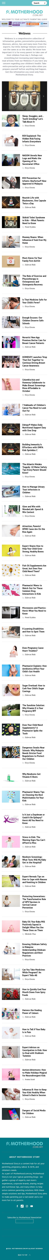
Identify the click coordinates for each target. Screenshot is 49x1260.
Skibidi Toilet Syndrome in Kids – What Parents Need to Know (33, 220)
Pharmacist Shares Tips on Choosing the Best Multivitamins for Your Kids (33, 796)
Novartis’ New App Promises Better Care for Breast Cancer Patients (34, 340)
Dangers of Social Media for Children (33, 1112)
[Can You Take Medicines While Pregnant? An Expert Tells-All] (11, 974)
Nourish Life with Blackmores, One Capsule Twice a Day (34, 200)
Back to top (22, 1255)
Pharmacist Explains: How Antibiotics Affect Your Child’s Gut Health (34, 668)
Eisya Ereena (30, 125)
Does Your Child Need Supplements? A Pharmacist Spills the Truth (32, 729)
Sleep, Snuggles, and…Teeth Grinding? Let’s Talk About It (33, 119)
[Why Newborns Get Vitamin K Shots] (11, 778)
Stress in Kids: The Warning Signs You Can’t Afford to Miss (33, 840)
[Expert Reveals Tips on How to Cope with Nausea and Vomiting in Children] (11, 881)
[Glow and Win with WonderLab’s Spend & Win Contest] (11, 511)
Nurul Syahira (30, 227)
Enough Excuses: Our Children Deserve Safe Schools (33, 320)
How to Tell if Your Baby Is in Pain (33, 1031)
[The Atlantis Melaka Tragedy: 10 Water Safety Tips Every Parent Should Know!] (11, 469)
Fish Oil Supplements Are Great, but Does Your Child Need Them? (34, 568)
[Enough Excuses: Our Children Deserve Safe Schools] (11, 322)
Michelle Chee (30, 934)
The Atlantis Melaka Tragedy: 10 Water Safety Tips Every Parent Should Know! (34, 468)
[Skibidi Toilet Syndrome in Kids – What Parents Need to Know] (11, 222)
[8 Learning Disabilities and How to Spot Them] (11, 632)
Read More (24, 102)
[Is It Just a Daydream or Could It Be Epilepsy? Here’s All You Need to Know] (11, 819)
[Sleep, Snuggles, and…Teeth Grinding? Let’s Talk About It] (11, 121)
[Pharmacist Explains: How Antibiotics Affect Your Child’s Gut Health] (11, 670)
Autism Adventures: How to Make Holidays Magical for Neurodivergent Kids (34, 1072)
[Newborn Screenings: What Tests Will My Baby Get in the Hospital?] (11, 861)
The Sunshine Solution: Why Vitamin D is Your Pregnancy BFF (33, 708)
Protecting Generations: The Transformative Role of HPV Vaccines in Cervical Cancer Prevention (34, 902)
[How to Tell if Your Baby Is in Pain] (11, 1033)
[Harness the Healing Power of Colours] (11, 1014)
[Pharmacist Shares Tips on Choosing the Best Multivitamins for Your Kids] (11, 797)
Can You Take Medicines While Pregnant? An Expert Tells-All (33, 972)
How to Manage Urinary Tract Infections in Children (33, 489)
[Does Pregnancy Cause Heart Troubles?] (11, 651)
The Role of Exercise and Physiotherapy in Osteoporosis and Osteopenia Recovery (34, 280)
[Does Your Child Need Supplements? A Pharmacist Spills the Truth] (11, 730)
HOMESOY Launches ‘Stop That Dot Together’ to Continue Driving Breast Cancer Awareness (34, 361)
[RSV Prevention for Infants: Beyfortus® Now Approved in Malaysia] (11, 183)
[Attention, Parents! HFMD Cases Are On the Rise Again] (11, 531)
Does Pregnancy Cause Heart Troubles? (33, 649)
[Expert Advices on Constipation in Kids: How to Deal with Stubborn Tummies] (11, 1052)
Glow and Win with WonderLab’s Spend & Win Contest (32, 509)
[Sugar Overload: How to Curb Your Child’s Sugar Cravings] (11, 690)
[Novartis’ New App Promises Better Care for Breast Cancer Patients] (11, 342)
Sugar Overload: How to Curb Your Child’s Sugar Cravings (33, 688)
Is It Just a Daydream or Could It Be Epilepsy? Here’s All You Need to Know (33, 819)
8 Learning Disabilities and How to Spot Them (33, 630)
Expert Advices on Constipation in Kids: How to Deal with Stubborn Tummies (34, 1051)
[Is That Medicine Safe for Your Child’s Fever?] (11, 303)
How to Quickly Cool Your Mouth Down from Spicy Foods (34, 992)
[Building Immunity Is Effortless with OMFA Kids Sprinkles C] (11, 449)
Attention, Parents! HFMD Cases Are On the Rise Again (33, 529)
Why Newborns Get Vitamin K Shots (31, 775)
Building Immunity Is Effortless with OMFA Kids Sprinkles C (32, 447)
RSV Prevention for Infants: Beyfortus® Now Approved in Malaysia (34, 181)
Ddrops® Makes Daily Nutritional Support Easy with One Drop (34, 427)
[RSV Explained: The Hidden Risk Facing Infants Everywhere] (11, 140)
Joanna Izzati (30, 1079)
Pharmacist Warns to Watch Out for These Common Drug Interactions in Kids (32, 589)
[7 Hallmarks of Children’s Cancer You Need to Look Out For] (11, 410)
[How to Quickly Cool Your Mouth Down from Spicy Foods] (11, 994)
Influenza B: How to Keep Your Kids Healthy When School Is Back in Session (34, 1092)
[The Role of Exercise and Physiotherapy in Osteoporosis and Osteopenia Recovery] (11, 281)
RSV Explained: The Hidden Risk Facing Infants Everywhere (31, 138)
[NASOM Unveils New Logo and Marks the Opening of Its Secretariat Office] (11, 160)
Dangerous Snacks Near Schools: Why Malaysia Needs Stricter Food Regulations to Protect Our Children (33, 753)
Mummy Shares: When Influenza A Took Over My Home (34, 240)
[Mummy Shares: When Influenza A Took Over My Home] (11, 242)
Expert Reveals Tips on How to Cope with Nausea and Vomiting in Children (34, 879)
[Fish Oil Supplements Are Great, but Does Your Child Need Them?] (11, 570)
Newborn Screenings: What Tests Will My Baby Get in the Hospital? (34, 859)
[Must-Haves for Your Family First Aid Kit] (11, 261)
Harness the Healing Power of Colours (32, 1011)
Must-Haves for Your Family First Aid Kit (32, 259)
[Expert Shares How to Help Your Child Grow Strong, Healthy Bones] (11, 551)
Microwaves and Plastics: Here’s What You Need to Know (34, 610)
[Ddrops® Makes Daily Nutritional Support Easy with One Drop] (11, 429)
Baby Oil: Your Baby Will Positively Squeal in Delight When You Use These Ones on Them (33, 926)
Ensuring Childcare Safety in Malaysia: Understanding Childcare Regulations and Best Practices (34, 950)
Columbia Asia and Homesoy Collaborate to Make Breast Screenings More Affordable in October (33, 385)
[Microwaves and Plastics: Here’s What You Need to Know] (11, 612)
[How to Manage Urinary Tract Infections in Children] (11, 491)
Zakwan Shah (30, 207)
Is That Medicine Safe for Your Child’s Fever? (34, 301)
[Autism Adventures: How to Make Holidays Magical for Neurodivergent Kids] (11, 1074)
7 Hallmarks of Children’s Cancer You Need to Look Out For (34, 408)
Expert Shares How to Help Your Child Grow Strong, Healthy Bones (33, 548)
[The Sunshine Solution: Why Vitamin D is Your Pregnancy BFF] (11, 710)
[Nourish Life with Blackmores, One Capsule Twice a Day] (11, 202)
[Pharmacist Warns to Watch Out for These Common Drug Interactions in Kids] (11, 590)
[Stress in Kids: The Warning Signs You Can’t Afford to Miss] (11, 842)
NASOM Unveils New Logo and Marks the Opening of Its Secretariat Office (32, 159)
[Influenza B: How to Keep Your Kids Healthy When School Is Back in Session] (11, 1094)
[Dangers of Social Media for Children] (11, 1114)
